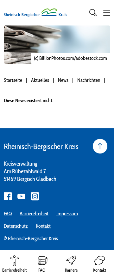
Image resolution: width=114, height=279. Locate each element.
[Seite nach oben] (100, 146)
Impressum (67, 214)
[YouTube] (21, 196)
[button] (106, 13)
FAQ (8, 214)
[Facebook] (8, 196)
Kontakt (43, 226)
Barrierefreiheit (34, 214)
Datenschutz (16, 226)
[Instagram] (35, 196)
